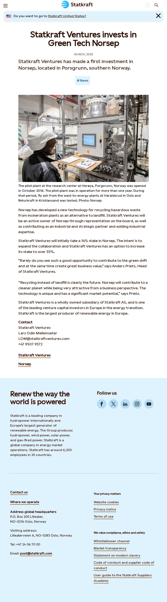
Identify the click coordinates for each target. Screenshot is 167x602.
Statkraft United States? (67, 16)
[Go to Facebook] (101, 404)
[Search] (156, 5)
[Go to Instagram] (137, 404)
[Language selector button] (147, 5)
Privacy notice (105, 509)
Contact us (19, 492)
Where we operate (24, 502)
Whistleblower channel (112, 541)
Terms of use (103, 516)
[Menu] (5, 5)
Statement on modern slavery (117, 555)
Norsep (24, 364)
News (84, 80)
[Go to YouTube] (149, 404)
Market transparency (110, 548)
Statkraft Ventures (34, 355)
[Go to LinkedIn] (125, 404)
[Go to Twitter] (113, 404)
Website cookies (106, 502)
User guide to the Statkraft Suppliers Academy (123, 578)
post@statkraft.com (36, 553)
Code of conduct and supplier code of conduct (124, 565)
